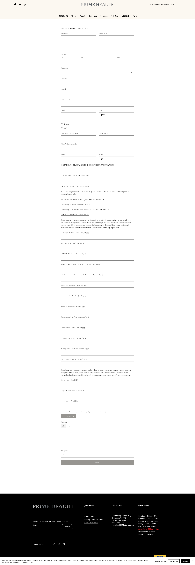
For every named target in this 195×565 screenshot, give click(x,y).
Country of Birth (104, 133)
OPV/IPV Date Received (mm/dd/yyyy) (73, 254)
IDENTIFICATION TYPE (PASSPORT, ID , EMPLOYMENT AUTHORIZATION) (87, 165)
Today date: (64, 451)
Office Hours (143, 505)
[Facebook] (20, 4)
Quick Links (89, 505)
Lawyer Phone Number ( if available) (72, 391)
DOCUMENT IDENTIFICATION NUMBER (75, 176)
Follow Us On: (38, 544)
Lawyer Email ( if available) (69, 401)
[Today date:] (63, 455)
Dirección (64, 79)
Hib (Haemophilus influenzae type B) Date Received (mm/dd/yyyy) (82, 275)
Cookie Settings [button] (160, 561)
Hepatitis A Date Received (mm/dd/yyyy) (74, 296)
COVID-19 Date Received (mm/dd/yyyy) (74, 359)
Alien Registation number (69, 144)
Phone (101, 110)
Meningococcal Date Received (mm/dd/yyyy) (75, 349)
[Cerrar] (192, 561)
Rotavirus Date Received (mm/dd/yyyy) (73, 338)
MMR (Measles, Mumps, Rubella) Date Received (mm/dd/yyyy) (80, 264)
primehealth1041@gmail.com (123, 525)
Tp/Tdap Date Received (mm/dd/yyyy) (73, 243)
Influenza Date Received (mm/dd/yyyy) (73, 328)
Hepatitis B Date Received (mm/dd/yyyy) (74, 285)
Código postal (65, 100)
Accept (185, 561)
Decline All (174, 561)
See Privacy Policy (26, 562)
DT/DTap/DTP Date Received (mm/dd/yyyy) (75, 233)
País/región (64, 68)
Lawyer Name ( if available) (69, 380)
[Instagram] (24, 4)
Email (63, 110)
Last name (64, 44)
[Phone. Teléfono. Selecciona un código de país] (102, 114)
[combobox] (97, 62)
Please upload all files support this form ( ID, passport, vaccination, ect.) (83, 412)
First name (64, 33)
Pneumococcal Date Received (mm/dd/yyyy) (75, 317)
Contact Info (117, 505)
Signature (64, 422)
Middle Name (103, 33)
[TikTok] (15, 4)
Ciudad (63, 89)
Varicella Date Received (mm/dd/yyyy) (73, 306)
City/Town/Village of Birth (69, 133)
